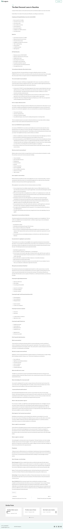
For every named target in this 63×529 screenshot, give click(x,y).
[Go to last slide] (7, 512)
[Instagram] (59, 526)
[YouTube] (61, 526)
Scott (9, 513)
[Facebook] (54, 526)
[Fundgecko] (5, 1)
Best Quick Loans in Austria (49, 509)
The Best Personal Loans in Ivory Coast (19, 497)
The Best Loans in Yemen (30, 509)
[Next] (56, 512)
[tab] (29, 517)
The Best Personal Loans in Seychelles (44, 497)
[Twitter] (56, 526)
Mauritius (14, 492)
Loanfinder (58, 1)
